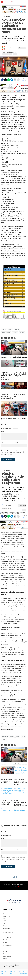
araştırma (5, 736)
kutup (23, 736)
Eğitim (4, 923)
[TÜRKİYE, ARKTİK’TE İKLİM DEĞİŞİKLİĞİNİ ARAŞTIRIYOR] (20, 365)
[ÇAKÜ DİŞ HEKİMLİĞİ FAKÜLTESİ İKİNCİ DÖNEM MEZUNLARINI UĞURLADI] (20, 771)
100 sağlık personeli (7, 329)
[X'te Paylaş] (5, 79)
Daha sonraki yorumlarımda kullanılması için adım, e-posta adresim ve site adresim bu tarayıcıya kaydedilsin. (13, 452)
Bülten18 (8, 48)
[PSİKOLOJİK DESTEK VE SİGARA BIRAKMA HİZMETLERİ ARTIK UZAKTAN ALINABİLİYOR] (7, 365)
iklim (18, 736)
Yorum (3, 431)
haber (12, 736)
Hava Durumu (7, 937)
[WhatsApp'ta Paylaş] (8, 79)
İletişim (5, 958)
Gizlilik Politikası (7, 956)
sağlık (22, 332)
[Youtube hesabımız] (18, 887)
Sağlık (14, 54)
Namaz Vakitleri (7, 935)
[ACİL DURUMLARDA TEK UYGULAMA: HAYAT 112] (14, 408)
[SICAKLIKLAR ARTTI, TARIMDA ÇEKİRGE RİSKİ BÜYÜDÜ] (7, 793)
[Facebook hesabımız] (10, 887)
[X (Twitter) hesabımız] (13, 887)
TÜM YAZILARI (22, 48)
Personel (15, 332)
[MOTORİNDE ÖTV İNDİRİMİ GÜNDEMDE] (14, 347)
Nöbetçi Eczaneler (8, 932)
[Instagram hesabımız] (15, 887)
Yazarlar (5, 951)
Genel (3, 54)
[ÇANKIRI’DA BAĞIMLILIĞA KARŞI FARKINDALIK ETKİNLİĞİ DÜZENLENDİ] (20, 793)
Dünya (5, 926)
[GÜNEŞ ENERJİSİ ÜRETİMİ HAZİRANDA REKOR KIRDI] (14, 815)
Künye (4, 954)
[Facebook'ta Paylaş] (2, 79)
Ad (2, 442)
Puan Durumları (7, 940)
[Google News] (24, 80)
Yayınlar (5, 942)
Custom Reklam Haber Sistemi (12, 966)
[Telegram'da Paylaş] (11, 79)
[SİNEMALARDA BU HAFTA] (20, 387)
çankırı (17, 329)
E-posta (17, 442)
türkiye (4, 739)
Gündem (9, 54)
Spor (4, 918)
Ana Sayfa (6, 949)
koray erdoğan (6, 332)
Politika (5, 921)
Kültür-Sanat (6, 916)
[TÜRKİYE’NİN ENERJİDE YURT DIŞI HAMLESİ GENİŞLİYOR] (7, 387)
